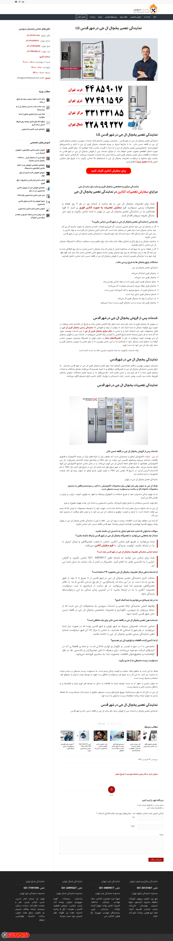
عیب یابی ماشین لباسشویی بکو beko (31, 195)
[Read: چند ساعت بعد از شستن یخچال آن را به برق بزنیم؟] (48, 107)
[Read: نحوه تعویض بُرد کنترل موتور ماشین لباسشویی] (48, 202)
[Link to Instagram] (19, 2)
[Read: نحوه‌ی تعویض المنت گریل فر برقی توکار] (48, 174)
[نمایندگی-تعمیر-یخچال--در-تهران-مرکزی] (109, 59)
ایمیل (133, 826)
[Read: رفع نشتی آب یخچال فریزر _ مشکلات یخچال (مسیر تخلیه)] (48, 158)
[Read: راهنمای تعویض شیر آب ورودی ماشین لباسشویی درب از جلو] (48, 189)
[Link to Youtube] (16, 2)
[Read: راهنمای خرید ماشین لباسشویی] (48, 130)
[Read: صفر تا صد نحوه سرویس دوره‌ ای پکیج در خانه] (48, 100)
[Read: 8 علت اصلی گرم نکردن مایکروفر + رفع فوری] (48, 181)
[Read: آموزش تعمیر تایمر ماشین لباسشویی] (48, 210)
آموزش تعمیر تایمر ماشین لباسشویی (31, 208)
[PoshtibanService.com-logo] (146, 9)
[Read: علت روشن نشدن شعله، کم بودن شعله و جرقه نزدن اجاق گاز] (48, 215)
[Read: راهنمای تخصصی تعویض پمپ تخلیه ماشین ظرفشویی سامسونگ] (48, 166)
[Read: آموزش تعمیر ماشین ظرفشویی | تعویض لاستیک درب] (48, 151)
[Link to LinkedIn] (23, 2)
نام (133, 817)
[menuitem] (155, 17)
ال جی (155, 456)
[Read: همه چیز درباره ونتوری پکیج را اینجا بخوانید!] (48, 115)
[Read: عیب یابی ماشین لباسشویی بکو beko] (48, 196)
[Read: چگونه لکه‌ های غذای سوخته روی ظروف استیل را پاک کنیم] (48, 123)
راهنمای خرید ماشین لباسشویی (33, 129)
